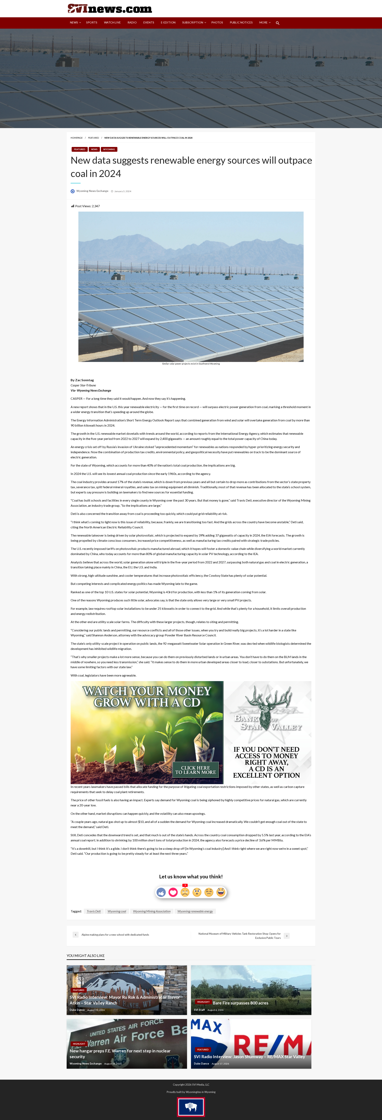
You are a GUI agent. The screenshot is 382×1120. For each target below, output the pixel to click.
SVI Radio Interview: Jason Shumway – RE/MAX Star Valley (249, 1056)
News (74, 22)
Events (148, 22)
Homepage (77, 137)
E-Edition (168, 22)
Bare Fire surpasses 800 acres (240, 1002)
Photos (217, 22)
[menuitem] (75, 23)
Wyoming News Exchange (92, 190)
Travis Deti (94, 911)
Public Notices (241, 22)
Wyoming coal (117, 911)
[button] (277, 23)
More (263, 22)
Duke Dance (77, 1009)
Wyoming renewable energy (195, 911)
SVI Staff (200, 1009)
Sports (91, 22)
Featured (93, 137)
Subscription (192, 22)
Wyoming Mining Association (152, 911)
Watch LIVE (112, 22)
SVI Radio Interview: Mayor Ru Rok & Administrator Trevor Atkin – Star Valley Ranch (125, 1000)
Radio (132, 22)
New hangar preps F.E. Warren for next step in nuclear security (120, 1053)
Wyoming (109, 149)
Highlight (203, 1001)
